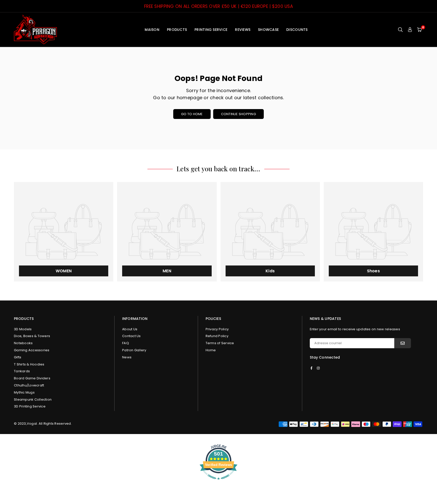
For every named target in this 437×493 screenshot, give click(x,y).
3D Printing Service (30, 406)
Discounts (297, 29)
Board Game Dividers (32, 378)
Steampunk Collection (33, 399)
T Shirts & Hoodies (29, 364)
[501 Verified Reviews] (218, 482)
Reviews (242, 29)
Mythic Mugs (24, 392)
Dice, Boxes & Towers (32, 336)
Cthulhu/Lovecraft (29, 385)
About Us (129, 329)
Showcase (268, 29)
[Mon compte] (410, 29)
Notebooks (23, 343)
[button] (419, 29)
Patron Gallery (134, 350)
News (127, 357)
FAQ (125, 343)
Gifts (17, 357)
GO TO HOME (192, 114)
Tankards (22, 371)
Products (177, 29)
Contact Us (131, 336)
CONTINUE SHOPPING (238, 114)
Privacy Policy (217, 329)
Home (211, 350)
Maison (152, 29)
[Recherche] (400, 29)
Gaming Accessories (32, 350)
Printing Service (210, 29)
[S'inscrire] (402, 343)
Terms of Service (220, 343)
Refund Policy (217, 336)
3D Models (23, 329)
